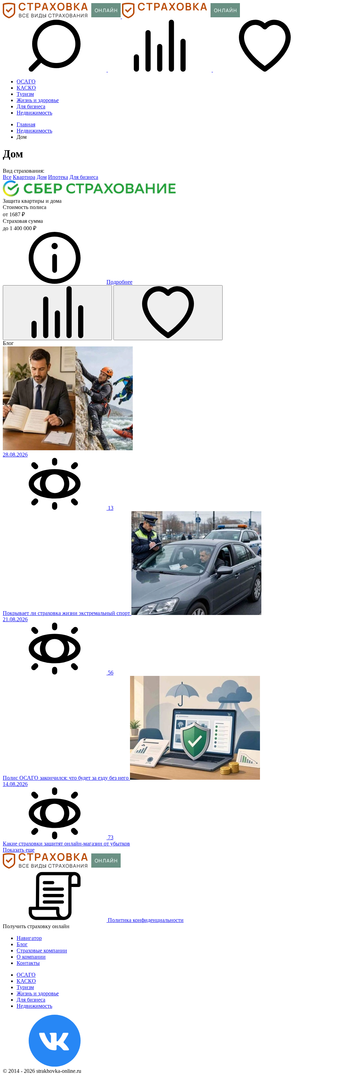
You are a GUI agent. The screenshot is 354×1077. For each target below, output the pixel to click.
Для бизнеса (31, 106)
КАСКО (26, 88)
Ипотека (58, 177)
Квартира (24, 177)
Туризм (25, 94)
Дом (42, 177)
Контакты (28, 963)
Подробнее (119, 282)
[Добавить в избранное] (168, 312)
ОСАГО (26, 81)
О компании (31, 957)
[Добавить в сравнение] (57, 312)
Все (7, 177)
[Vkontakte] (54, 1065)
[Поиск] (55, 70)
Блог (22, 944)
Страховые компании (42, 950)
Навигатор (29, 938)
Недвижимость (34, 113)
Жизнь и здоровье (38, 100)
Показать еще (19, 850)
